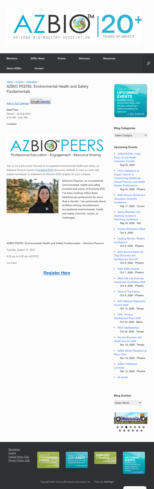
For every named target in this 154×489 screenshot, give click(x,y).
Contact (39, 68)
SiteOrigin (109, 481)
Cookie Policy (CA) (18, 457)
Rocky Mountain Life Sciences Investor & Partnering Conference (127, 215)
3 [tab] (126, 427)
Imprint (12, 453)
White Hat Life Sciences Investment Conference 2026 (129, 280)
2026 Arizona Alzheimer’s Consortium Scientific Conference (129, 198)
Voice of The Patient (129, 291)
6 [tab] (139, 427)
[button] (148, 63)
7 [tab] (144, 427)
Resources (109, 58)
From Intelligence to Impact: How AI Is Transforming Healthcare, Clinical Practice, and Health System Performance (129, 178)
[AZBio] (75, 26)
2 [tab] (122, 427)
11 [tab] (133, 431)
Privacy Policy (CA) (19, 460)
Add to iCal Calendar (18, 103)
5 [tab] (135, 427)
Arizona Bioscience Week (132, 229)
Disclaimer (14, 449)
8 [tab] (120, 431)
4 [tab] (131, 427)
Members (12, 58)
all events (123, 377)
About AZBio (14, 68)
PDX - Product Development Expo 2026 (127, 316)
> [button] (143, 419)
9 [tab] (124, 431)
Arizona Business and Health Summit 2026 (127, 339)
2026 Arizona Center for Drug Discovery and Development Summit (128, 255)
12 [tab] (137, 431)
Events (62, 58)
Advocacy (84, 58)
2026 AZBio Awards (128, 268)
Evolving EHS (45, 170)
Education (31, 81)
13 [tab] (141, 431)
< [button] (119, 419)
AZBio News (37, 58)
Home (10, 81)
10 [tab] (129, 431)
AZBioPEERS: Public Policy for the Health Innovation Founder (127, 157)
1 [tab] (118, 427)
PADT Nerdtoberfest (128, 327)
